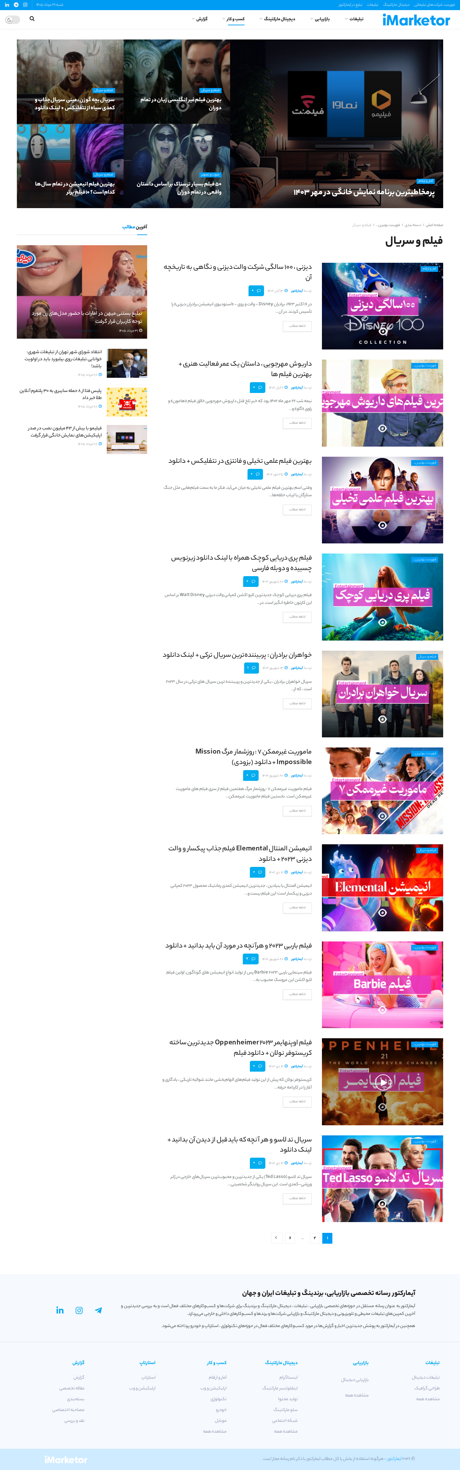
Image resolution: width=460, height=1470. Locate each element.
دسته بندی (413, 225)
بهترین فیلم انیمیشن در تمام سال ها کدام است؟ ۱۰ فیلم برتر (75, 188)
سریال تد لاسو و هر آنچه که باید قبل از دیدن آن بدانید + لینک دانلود (239, 1145)
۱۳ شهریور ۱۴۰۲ (273, 668)
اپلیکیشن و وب (213, 1388)
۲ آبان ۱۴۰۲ (276, 388)
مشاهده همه (428, 1399)
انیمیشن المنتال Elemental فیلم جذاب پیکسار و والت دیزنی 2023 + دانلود (240, 854)
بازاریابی (322, 19)
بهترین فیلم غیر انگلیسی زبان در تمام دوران (181, 104)
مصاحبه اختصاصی (68, 1410)
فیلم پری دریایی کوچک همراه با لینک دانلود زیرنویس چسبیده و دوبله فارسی (241, 563)
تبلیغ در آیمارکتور (350, 5)
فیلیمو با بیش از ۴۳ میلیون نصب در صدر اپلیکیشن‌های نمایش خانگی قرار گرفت (65, 432)
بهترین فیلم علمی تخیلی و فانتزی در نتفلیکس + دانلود (240, 461)
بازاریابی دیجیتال (355, 1380)
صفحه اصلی (434, 225)
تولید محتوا (288, 1399)
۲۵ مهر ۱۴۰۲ (275, 475)
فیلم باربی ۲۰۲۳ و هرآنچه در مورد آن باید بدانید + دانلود (238, 946)
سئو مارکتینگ (285, 1410)
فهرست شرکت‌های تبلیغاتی (434, 5)
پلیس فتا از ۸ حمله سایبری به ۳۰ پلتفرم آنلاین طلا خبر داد (61, 394)
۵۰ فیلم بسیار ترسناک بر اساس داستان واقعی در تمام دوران (179, 188)
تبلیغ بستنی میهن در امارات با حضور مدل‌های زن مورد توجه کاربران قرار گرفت (87, 318)
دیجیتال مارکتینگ (396, 5)
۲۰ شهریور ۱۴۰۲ (273, 582)
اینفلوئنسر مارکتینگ (280, 1388)
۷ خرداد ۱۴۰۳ (208, 121)
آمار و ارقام (426, 181)
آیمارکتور (297, 291)
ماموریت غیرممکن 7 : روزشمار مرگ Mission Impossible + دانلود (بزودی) (253, 757)
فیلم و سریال (210, 90)
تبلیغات (372, 5)
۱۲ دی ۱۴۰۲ (276, 873)
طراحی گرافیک (427, 1388)
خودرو (221, 1410)
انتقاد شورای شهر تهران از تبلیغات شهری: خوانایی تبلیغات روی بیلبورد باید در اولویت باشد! (63, 359)
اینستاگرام (289, 1377)
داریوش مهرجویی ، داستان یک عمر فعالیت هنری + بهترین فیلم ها (245, 369)
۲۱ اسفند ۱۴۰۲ (101, 206)
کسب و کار (235, 19)
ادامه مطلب (297, 326)
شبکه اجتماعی (285, 1420)
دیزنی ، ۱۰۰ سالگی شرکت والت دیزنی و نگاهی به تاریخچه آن (238, 273)
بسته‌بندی (76, 1399)
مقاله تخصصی (72, 1388)
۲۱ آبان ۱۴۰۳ (391, 206)
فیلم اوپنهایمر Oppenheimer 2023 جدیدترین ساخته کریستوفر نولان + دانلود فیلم (240, 1048)
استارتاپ (148, 1377)
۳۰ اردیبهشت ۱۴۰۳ (98, 121)
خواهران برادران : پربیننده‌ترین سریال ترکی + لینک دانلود (237, 655)
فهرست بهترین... (388, 225)
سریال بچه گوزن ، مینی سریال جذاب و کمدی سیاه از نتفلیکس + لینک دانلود (75, 104)
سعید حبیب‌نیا (416, 206)
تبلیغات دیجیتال (426, 1377)
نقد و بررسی (74, 1420)
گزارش (201, 19)
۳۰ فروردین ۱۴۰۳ (206, 206)
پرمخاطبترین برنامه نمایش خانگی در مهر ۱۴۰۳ (364, 193)
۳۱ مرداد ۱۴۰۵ (128, 331)
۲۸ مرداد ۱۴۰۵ (88, 375)
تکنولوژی (218, 1399)
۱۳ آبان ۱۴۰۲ (276, 291)
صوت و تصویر (210, 174)
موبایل (221, 1420)
